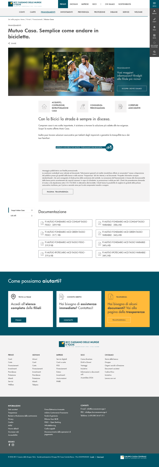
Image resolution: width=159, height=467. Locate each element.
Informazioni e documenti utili (90, 373)
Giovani (36, 355)
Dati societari (13, 409)
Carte (10, 362)
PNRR (58, 381)
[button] (154, 4)
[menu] (95, 4)
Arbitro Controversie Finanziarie (60, 412)
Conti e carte (61, 362)
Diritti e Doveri (86, 362)
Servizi (10, 381)
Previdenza (12, 372)
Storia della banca (111, 359)
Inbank (10, 378)
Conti (10, 359)
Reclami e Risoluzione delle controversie (22, 415)
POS (58, 365)
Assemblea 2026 (87, 377)
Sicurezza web (13, 432)
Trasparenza (12, 412)
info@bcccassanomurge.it (96, 408)
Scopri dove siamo (132, 88)
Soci (83, 355)
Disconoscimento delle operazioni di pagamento (57, 433)
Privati (28, 19)
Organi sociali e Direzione (114, 365)
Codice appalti (49, 428)
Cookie (10, 422)
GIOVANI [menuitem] (74, 4)
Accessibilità (12, 435)
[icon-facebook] (9, 445)
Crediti (92, 457)
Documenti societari (112, 368)
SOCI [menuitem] (94, 4)
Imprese (59, 355)
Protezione (12, 375)
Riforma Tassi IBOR (60, 419)
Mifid (10, 425)
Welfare (11, 384)
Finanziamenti (37, 19)
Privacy (10, 419)
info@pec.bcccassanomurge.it (96, 412)
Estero (58, 372)
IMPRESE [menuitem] (85, 4)
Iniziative (84, 368)
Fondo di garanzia (59, 415)
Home (22, 19)
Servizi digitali (61, 359)
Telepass (35, 384)
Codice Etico (109, 372)
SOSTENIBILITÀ (124, 4)
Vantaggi (84, 365)
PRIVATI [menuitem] (63, 4)
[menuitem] (22, 12)
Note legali (100, 457)
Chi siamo (109, 355)
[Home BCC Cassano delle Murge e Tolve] (24, 4)
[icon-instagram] (13, 445)
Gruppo (108, 362)
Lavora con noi (110, 378)
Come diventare (86, 359)
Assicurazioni (61, 378)
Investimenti (12, 368)
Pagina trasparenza (57, 191)
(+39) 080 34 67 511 (96, 415)
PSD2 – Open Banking (60, 422)
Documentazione (52, 211)
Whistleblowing (50, 425)
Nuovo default (13, 428)
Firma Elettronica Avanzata (54, 409)
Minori (34, 359)
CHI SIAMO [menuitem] (110, 4)
